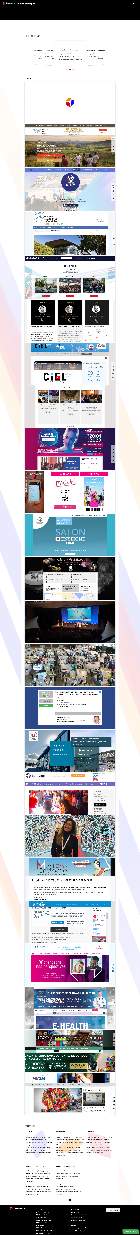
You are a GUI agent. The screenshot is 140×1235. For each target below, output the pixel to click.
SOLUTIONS (75, 1209)
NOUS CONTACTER (42, 1222)
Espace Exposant (78, 1230)
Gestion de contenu (77, 1217)
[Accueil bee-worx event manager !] (19, 4)
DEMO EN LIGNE (41, 1215)
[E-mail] (2, 44)
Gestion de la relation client (79, 1215)
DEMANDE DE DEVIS (43, 1233)
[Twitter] (2, 31)
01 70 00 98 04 (131, 1231)
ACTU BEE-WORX (41, 1217)
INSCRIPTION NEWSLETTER (45, 1230)
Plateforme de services (78, 1220)
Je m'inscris (118, 18)
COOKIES (39, 1228)
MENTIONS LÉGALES (43, 1225)
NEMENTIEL (47, 1220)
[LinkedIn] (2, 40)
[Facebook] (2, 35)
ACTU (38, 1220)
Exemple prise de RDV (79, 1228)
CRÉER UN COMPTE (42, 1212)
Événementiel (75, 1212)
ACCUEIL (39, 1209)
